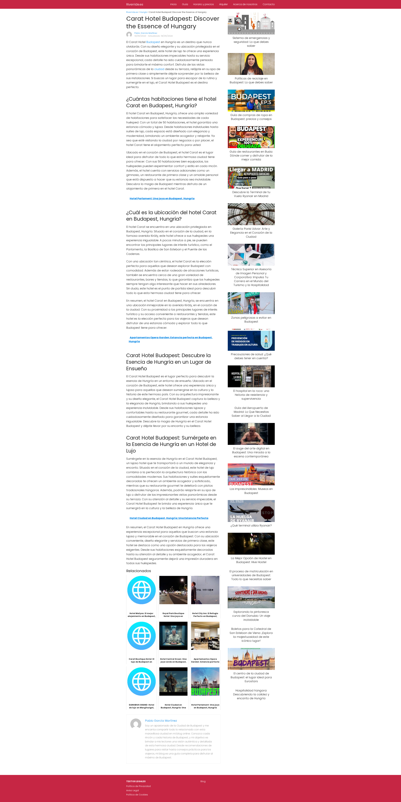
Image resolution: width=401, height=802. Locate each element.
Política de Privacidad (138, 786)
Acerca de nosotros (245, 4)
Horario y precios (203, 4)
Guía (185, 4)
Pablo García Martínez (145, 33)
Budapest (153, 42)
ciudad (159, 69)
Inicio (173, 4)
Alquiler (223, 4)
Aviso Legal (132, 790)
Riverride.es (134, 4)
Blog (203, 781)
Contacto (269, 4)
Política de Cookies (137, 794)
